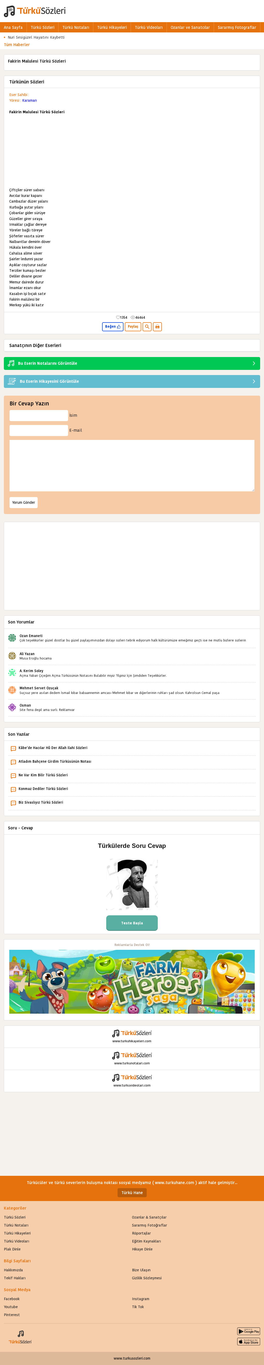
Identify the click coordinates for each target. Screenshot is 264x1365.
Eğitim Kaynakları (146, 1241)
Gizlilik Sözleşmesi (147, 1278)
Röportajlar (141, 1233)
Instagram (140, 1298)
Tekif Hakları (15, 1278)
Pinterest (12, 1314)
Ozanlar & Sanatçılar (149, 1217)
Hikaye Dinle (142, 1249)
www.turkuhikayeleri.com (131, 1041)
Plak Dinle (12, 1249)
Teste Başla (132, 923)
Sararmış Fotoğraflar (149, 1225)
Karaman (29, 100)
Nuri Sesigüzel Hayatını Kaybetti (36, 37)
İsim (73, 415)
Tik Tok (138, 1306)
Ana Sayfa (13, 27)
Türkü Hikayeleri (112, 27)
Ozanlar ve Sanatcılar (190, 27)
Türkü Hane (132, 1192)
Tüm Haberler (17, 44)
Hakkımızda (13, 1270)
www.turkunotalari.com (132, 1063)
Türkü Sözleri (42, 27)
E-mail (75, 430)
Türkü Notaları (75, 27)
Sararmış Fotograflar (237, 27)
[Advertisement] (132, 151)
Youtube (11, 1306)
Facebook (12, 1298)
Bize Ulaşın (141, 1270)
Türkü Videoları (149, 27)
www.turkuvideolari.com (132, 1085)
